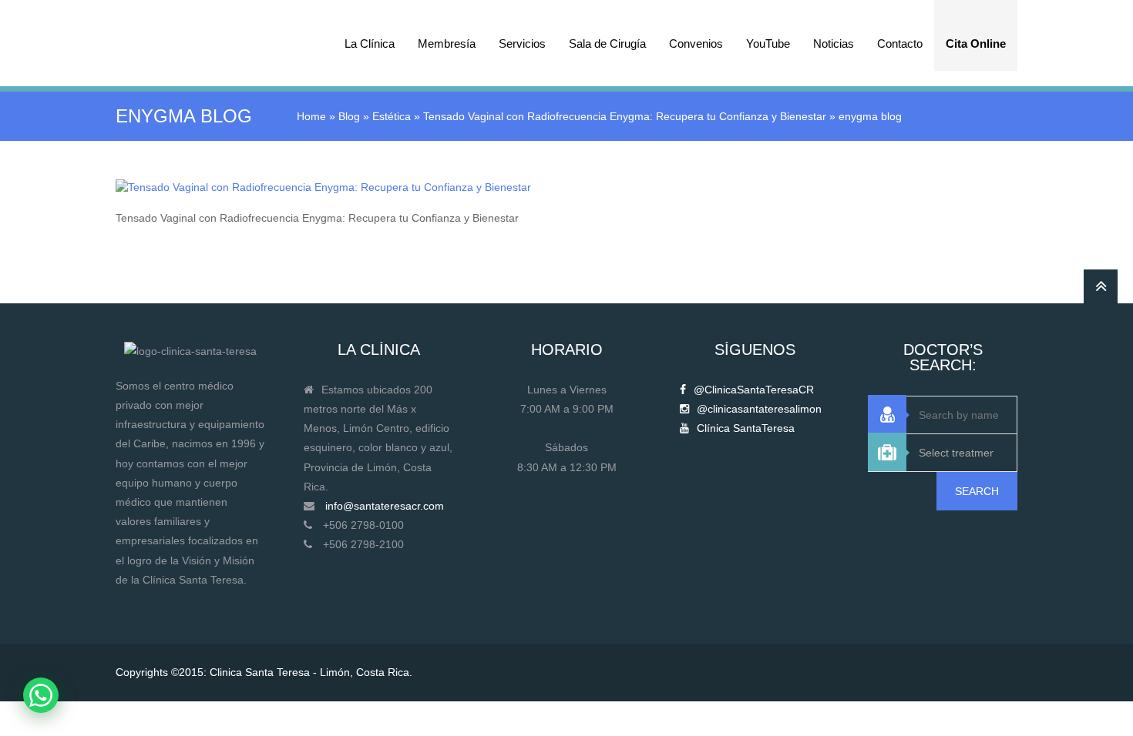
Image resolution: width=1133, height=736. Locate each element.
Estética (391, 116)
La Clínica (370, 43)
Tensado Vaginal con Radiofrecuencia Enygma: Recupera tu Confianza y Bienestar (624, 116)
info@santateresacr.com (384, 506)
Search (977, 491)
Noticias (833, 43)
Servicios (522, 43)
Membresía (447, 43)
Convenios (696, 43)
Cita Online (976, 43)
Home (311, 116)
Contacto (900, 43)
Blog (349, 116)
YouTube (768, 43)
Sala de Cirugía (607, 43)
